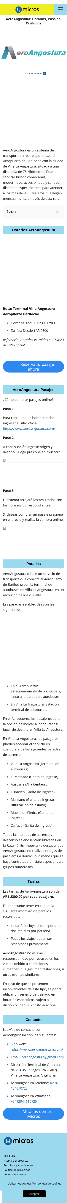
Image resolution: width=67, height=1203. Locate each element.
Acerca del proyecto (16, 1160)
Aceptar (34, 1194)
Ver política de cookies (46, 1183)
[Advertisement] (33, 114)
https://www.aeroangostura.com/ (29, 428)
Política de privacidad (17, 1170)
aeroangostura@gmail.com (42, 1057)
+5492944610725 (24, 1101)
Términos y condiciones (18, 1165)
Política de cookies (15, 1174)
